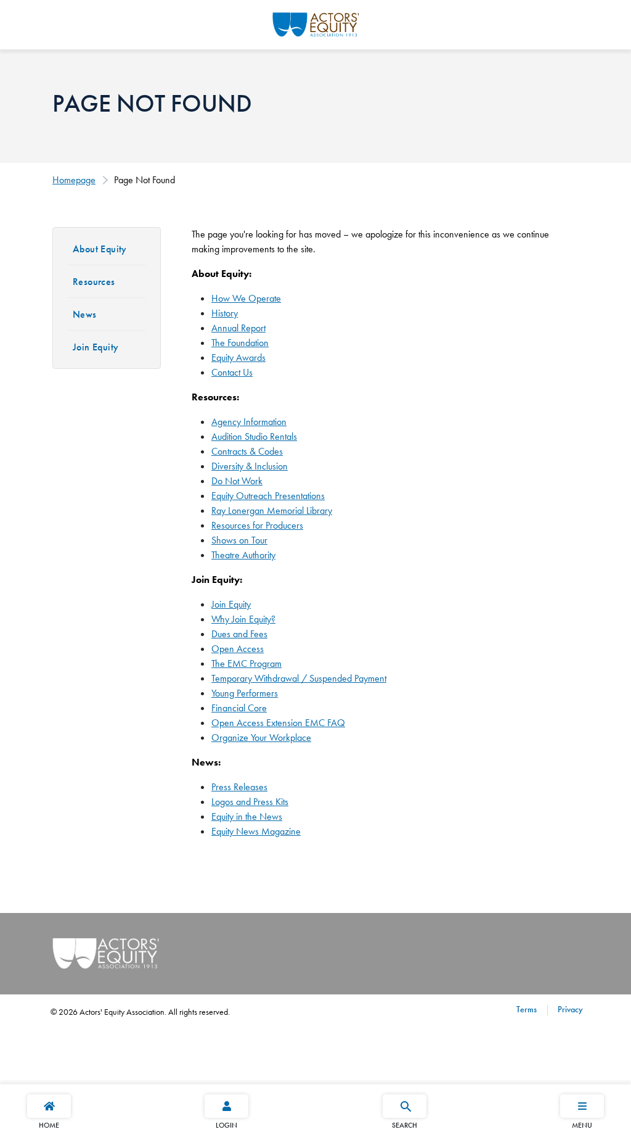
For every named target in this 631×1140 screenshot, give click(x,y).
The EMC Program (246, 663)
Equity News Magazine (256, 831)
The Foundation (240, 342)
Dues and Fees (239, 633)
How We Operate (246, 298)
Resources (94, 281)
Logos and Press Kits (249, 801)
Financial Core (239, 707)
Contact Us (232, 372)
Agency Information (249, 421)
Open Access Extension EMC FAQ (278, 722)
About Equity (100, 248)
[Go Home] (315, 23)
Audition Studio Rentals (254, 436)
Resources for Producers (257, 525)
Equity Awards (238, 357)
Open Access (237, 648)
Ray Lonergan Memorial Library (271, 510)
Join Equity (95, 347)
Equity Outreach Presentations (268, 495)
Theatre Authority (243, 554)
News (85, 314)
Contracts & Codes (247, 451)
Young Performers (244, 693)
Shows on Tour (239, 540)
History (224, 313)
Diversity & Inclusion (249, 466)
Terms (526, 1009)
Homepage (74, 179)
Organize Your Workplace (261, 737)
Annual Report (238, 327)
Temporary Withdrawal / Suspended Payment (298, 678)
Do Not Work (237, 480)
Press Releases (239, 786)
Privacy (569, 1009)
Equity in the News (246, 816)
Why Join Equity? (243, 619)
